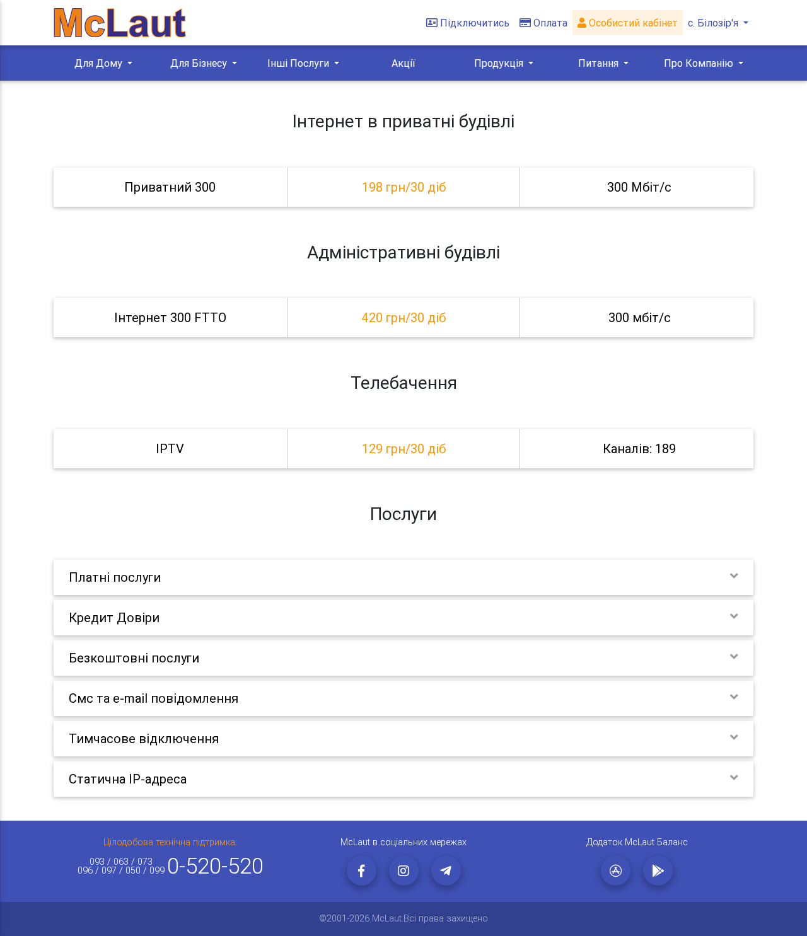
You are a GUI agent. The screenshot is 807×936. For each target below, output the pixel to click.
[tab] (403, 187)
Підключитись (474, 22)
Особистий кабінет (632, 22)
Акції (403, 63)
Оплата (550, 22)
